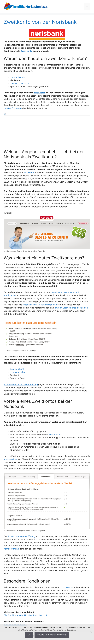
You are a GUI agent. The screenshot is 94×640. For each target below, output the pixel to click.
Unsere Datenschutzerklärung (51, 634)
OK (29, 634)
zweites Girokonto (13, 108)
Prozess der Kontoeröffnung (21, 536)
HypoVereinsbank (18, 372)
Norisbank (29, 172)
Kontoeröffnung (11, 549)
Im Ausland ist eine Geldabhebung (21, 384)
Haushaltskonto (17, 77)
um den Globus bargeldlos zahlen (71, 308)
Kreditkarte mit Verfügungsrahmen (40, 304)
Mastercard (55, 434)
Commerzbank (17, 369)
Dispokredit (66, 587)
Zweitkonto (26, 51)
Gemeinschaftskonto (20, 83)
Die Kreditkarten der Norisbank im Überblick (25, 615)
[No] (91, 632)
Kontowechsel (10, 459)
